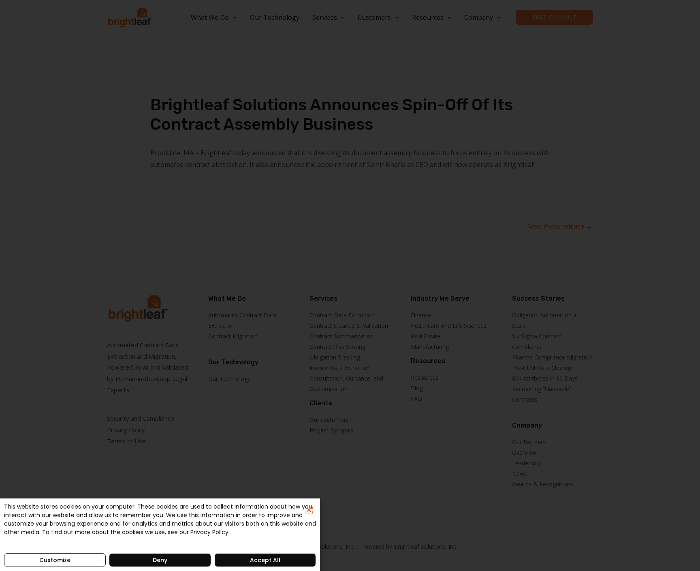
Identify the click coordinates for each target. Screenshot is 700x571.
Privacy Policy (209, 532)
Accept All (265, 560)
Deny (160, 560)
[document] (350, 285)
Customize (54, 560)
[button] (309, 510)
